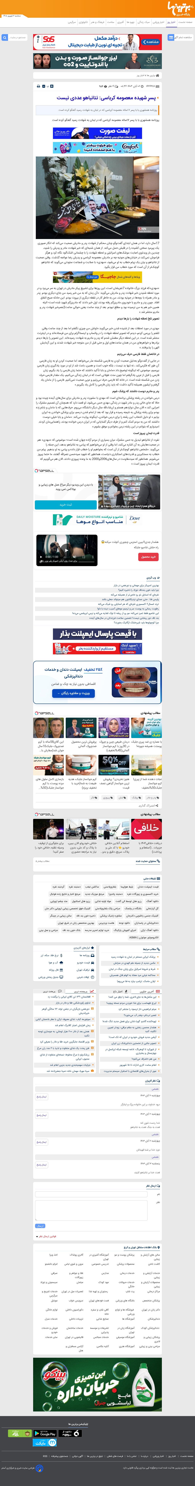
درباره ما (145, 1456)
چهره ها (131, 22)
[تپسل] (36, 471)
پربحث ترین (49, 991)
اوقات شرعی (83, 977)
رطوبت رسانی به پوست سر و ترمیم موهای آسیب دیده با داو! (128, 609)
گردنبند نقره (58, 887)
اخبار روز (171, 22)
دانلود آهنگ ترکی (149, 930)
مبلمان (80, 1282)
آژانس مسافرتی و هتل (74, 1348)
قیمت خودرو (83, 963)
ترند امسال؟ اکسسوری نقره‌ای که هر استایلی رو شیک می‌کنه (128, 604)
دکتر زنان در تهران (151, 1310)
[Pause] (102, 506)
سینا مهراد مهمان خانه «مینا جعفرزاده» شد (68, 1071)
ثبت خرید (66, 504)
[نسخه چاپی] (38, 86)
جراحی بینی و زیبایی (149, 1346)
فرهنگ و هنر (98, 22)
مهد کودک (103, 1282)
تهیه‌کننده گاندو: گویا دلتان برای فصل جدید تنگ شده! (129, 1021)
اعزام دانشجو (51, 1264)
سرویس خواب (76, 1301)
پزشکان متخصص (151, 1301)
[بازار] (20, 1434)
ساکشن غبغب (92, 887)
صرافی (54, 1273)
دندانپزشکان (154, 1319)
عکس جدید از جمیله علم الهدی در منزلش (134, 963)
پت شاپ (130, 1291)
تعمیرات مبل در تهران (72, 1291)
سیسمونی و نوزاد (49, 1282)
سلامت (111, 22)
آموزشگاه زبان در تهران (125, 1330)
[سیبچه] (70, 1434)
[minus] (43, 86)
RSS (45, 1456)
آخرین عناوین (147, 991)
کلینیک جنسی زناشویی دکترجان (142, 916)
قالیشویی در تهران (74, 1337)
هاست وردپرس (106, 923)
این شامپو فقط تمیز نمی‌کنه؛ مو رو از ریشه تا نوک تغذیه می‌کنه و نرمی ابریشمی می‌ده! (115, 613)
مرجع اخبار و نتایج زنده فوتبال (65, 894)
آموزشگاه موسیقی (125, 1337)
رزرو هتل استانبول (81, 901)
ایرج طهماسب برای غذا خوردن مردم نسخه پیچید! (131, 1003)
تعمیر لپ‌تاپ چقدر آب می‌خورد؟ (140, 1015)
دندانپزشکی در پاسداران (146, 923)
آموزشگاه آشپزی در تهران (99, 1257)
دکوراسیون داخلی (74, 1310)
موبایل (54, 1301)
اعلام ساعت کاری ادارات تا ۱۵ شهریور (138, 1065)
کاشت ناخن (154, 1264)
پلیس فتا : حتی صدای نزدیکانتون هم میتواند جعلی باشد (130, 599)
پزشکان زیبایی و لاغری (152, 1339)
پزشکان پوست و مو (124, 1255)
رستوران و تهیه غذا (99, 1291)
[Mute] (107, 506)
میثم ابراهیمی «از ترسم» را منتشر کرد (137, 1009)
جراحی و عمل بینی (48, 930)
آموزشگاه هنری (126, 1346)
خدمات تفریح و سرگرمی (50, 1293)
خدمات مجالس (101, 1337)
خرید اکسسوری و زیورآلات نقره (142, 894)
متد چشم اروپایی (58, 901)
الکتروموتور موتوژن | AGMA (143, 938)
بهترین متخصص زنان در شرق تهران (76, 923)
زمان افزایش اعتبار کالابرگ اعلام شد (72, 1025)
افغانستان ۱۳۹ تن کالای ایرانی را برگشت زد (69, 997)
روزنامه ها (85, 955)
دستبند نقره (75, 887)
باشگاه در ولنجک (133, 909)
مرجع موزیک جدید (94, 894)
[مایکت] (45, 1443)
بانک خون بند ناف (71, 930)
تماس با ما (132, 1456)
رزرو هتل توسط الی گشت (129, 901)
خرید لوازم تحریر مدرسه (97, 930)
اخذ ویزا (54, 1255)
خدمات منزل (51, 1319)
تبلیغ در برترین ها (95, 1456)
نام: (158, 1194)
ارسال (40, 1225)
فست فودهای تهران (99, 1301)
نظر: (158, 1202)
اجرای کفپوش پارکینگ (125, 930)
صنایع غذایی (102, 1319)
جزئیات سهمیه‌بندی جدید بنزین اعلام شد (70, 1065)
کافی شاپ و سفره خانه (100, 1312)
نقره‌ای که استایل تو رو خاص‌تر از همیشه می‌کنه (135, 595)
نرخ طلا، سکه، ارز (49, 955)
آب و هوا (53, 963)
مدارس (105, 1273)
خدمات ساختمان (74, 1328)
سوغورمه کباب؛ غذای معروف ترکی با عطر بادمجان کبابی (63, 1019)
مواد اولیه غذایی (103, 901)
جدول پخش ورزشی (48, 977)
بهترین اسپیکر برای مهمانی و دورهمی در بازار (136, 585)
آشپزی (120, 22)
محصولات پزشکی (125, 1264)
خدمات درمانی (127, 1273)
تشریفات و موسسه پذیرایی (99, 1330)
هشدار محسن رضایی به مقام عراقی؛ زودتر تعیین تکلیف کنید (132, 1029)
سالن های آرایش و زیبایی (150, 1257)
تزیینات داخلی (76, 1319)
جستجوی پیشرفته (59, 1456)
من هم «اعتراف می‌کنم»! (144, 1059)
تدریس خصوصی (100, 1264)
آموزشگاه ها (128, 1319)
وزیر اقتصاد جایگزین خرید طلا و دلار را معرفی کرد (64, 1042)
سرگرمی (72, 22)
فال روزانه (53, 970)
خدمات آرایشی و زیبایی (151, 1275)
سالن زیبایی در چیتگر (61, 916)
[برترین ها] (181, 9)
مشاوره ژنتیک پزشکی (111, 916)
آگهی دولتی (77, 1456)
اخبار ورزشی (159, 22)
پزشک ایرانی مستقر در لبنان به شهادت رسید (133, 957)
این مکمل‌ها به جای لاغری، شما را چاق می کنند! (132, 997)
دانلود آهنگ (152, 901)
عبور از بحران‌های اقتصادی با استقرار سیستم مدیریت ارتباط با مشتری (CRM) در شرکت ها (130, 1073)
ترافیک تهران (83, 970)
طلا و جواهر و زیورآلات (76, 1275)
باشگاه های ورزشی (125, 1301)
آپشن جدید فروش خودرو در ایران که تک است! (132, 1037)
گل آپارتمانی (152, 909)
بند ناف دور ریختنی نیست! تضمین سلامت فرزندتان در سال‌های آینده (124, 618)
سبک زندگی (144, 22)
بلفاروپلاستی (110, 887)
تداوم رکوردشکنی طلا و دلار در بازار (73, 1003)
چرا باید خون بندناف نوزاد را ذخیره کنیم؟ (138, 590)
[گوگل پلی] (45, 1434)
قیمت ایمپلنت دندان (148, 887)
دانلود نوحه (124, 923)
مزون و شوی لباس (73, 1264)
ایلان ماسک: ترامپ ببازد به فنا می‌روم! (136, 981)
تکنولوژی (84, 22)
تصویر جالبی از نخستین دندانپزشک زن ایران (133, 1043)
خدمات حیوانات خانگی (126, 1284)
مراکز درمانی (153, 1291)
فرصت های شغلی (115, 1456)
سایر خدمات (51, 1337)
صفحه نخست (185, 22)
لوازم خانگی (52, 1310)
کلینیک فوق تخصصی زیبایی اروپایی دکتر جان (67, 909)
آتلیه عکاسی (103, 1346)
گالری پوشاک (76, 1255)
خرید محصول (148, 557)
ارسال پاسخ (41, 1097)
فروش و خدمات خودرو (50, 1330)
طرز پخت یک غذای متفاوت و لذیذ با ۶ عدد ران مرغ (63, 1048)
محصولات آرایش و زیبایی (150, 1284)
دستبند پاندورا (116, 894)
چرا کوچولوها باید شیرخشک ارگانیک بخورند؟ (136, 623)
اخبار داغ (117, 991)
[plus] (51, 86)
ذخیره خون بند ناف (85, 916)
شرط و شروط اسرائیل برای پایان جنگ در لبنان (132, 969)
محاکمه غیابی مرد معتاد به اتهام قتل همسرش (132, 975)
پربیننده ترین (80, 991)
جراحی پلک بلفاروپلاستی (107, 909)
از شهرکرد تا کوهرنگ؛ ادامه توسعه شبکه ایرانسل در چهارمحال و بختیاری (130, 1051)
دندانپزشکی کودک (150, 1328)
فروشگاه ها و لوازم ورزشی (124, 1312)
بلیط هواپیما (127, 887)
